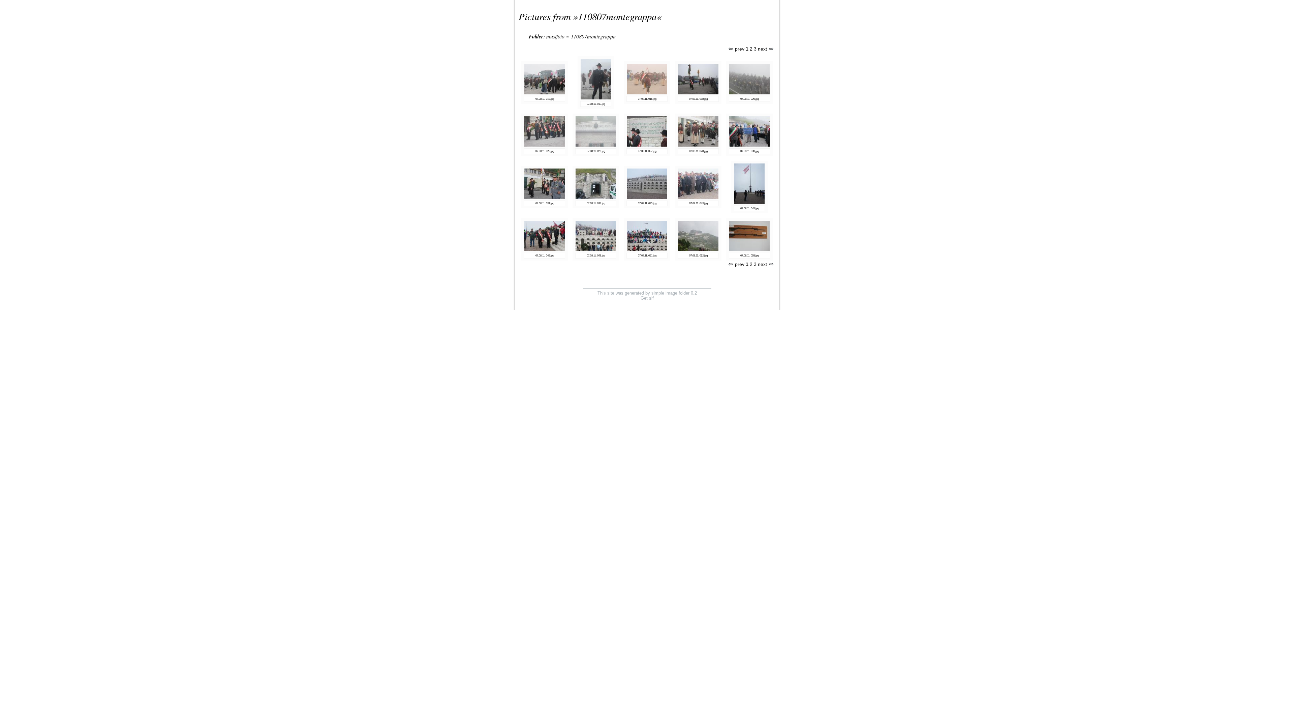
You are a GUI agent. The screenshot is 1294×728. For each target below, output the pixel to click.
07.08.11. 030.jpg (749, 151)
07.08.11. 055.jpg (749, 255)
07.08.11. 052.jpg (698, 255)
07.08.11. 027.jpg (647, 151)
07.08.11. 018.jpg (698, 98)
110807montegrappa (617, 16)
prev (740, 49)
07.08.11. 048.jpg (596, 255)
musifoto (555, 36)
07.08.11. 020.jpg (749, 98)
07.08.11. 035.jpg (647, 203)
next (762, 49)
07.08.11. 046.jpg (544, 255)
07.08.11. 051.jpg (647, 255)
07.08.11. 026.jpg (596, 151)
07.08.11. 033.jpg (596, 203)
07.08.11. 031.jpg (544, 203)
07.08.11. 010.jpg (544, 98)
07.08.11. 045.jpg (749, 208)
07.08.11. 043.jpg (698, 203)
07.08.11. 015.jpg (647, 98)
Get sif (647, 298)
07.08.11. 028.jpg (698, 151)
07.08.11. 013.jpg (596, 103)
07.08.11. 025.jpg (544, 151)
